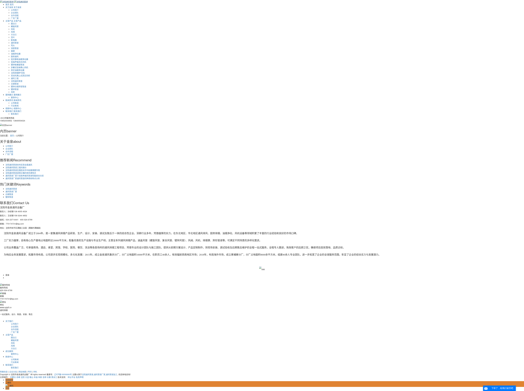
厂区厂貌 (15, 18)
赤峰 (18, 377)
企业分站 (13, 371)
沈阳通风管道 (16, 81)
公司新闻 (15, 102)
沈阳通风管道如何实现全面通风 (18, 164)
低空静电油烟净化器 (19, 59)
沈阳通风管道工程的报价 (15, 167)
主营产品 (9, 334)
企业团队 (15, 12)
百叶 (13, 37)
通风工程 (15, 78)
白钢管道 (15, 83)
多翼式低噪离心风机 (19, 67)
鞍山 (31, 377)
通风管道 (15, 42)
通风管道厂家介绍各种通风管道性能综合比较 (24, 175)
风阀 (13, 31)
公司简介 (15, 9)
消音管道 (15, 48)
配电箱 (14, 40)
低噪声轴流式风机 (18, 61)
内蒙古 (13, 377)
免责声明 (80, 377)
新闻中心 (9, 356)
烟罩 (13, 50)
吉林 (44, 377)
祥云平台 (71, 377)
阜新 (40, 377)
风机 (13, 29)
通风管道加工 (111, 374)
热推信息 (4, 371)
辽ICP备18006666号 (63, 374)
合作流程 (15, 15)
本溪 (36, 377)
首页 (12, 135)
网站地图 (22, 371)
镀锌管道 (15, 89)
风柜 (13, 92)
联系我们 (15, 113)
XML (35, 371)
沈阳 (23, 377)
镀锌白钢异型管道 (18, 86)
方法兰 (14, 34)
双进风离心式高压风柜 (20, 75)
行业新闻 (15, 105)
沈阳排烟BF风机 (18, 72)
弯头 (13, 45)
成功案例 (9, 351)
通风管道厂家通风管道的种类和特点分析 (22, 178)
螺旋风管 (15, 26)
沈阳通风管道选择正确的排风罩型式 (20, 172)
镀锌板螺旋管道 (17, 64)
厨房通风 (15, 56)
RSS (30, 371)
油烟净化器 (15, 53)
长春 (49, 377)
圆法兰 (14, 23)
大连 (27, 377)
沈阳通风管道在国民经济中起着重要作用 (22, 170)
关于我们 (9, 321)
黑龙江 (54, 377)
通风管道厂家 (11, 191)
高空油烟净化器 (17, 70)
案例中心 (15, 97)
